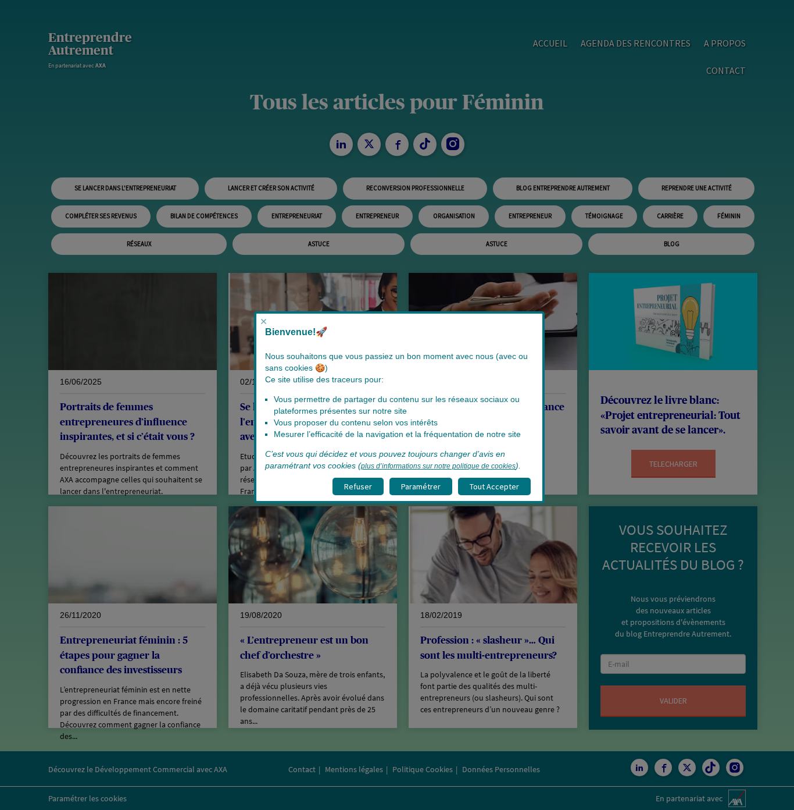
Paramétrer (421, 486)
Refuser (358, 486)
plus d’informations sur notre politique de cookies (438, 466)
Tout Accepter (494, 486)
